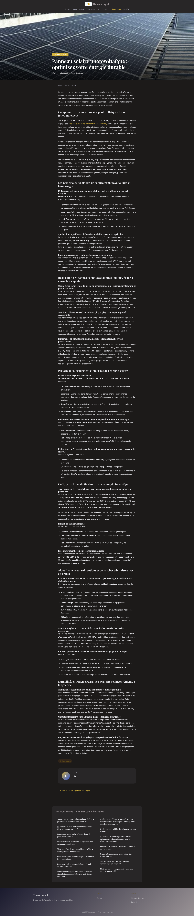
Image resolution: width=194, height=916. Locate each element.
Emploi (104, 9)
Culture (82, 9)
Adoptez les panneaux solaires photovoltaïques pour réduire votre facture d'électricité (75, 820)
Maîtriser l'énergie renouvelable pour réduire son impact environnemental (75, 850)
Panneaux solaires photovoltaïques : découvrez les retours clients (75, 857)
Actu (75, 9)
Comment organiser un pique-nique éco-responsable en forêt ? (116, 855)
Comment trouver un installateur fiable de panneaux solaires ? (73, 835)
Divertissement (93, 9)
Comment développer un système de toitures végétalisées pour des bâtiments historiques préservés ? (74, 873)
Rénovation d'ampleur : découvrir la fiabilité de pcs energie (117, 847)
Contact (134, 902)
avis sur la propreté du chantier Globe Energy (88, 124)
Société (126, 9)
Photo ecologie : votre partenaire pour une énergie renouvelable (116, 870)
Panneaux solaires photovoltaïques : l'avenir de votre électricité (74, 865)
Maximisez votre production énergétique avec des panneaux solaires (75, 842)
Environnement (115, 9)
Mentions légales (137, 898)
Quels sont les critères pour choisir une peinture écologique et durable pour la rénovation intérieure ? (115, 839)
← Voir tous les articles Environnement (74, 791)
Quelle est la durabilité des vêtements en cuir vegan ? (118, 830)
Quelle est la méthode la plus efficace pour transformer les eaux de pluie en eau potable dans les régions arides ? (117, 821)
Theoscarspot (101, 4)
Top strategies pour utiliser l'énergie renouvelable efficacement (114, 862)
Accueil (68, 9)
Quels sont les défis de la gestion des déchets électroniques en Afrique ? (74, 828)
